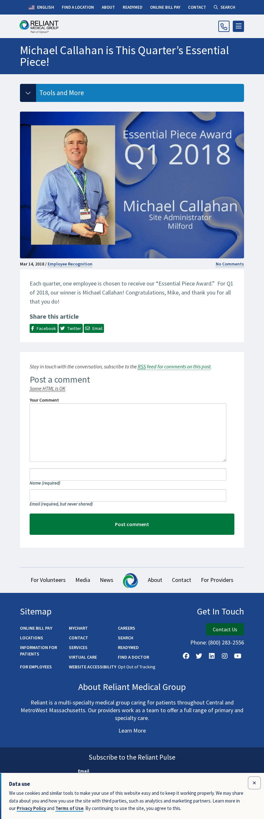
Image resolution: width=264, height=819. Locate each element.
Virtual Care (83, 657)
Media (82, 580)
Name (45, 483)
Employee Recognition (70, 264)
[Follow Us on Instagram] (224, 656)
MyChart (78, 628)
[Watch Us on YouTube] (237, 656)
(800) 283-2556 (226, 642)
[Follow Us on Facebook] (186, 656)
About (155, 580)
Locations (31, 638)
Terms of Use (69, 808)
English (45, 7)
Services (78, 647)
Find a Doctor (133, 657)
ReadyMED (128, 647)
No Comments (230, 264)
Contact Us (225, 629)
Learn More (132, 730)
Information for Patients (38, 650)
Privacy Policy (31, 808)
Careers (126, 628)
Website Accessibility (92, 667)
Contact (181, 580)
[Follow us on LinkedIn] (211, 656)
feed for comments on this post (174, 366)
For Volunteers (48, 580)
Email (61, 504)
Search (125, 638)
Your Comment (44, 400)
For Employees (36, 667)
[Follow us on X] (199, 656)
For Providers (217, 580)
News (106, 580)
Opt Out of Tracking (137, 667)
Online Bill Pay (36, 628)
